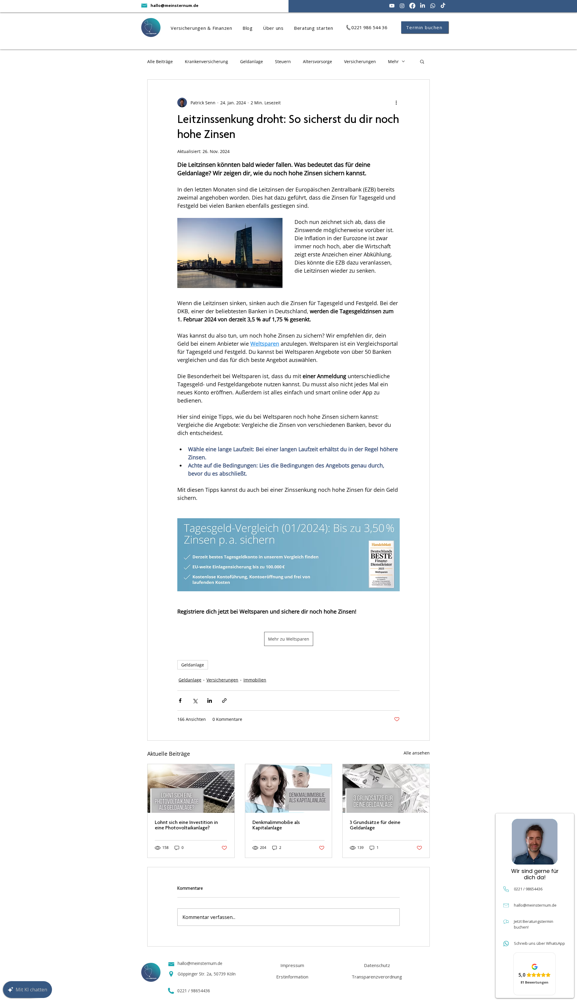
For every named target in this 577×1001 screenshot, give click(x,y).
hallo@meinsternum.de (174, 5)
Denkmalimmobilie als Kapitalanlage (276, 825)
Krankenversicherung (206, 61)
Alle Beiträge (160, 61)
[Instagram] (402, 6)
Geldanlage (251, 61)
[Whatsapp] (433, 6)
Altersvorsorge (317, 61)
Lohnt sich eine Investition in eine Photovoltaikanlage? (186, 825)
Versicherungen (360, 61)
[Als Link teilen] (224, 700)
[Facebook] (412, 6)
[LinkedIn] (423, 6)
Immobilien (254, 680)
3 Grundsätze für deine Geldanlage (375, 825)
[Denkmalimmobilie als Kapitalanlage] (288, 788)
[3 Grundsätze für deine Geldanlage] (386, 788)
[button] (207, 28)
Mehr (393, 61)
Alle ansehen (417, 753)
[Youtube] (392, 6)
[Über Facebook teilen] (180, 700)
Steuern (283, 61)
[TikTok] (443, 6)
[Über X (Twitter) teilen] (195, 700)
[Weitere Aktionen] (396, 102)
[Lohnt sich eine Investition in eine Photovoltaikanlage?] (191, 788)
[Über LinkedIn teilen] (209, 700)
